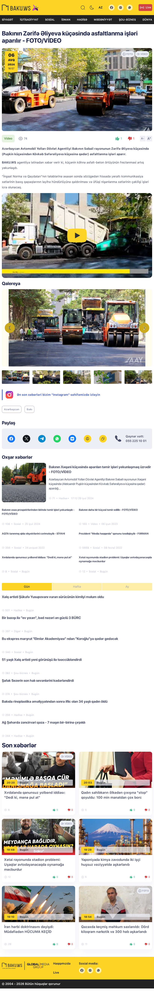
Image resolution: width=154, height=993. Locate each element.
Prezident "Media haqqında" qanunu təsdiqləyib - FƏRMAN (114, 533)
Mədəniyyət (103, 19)
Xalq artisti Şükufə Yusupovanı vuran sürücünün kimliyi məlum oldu (53, 597)
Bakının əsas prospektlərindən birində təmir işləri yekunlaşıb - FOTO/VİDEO (38, 511)
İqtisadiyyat (29, 19)
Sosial (50, 19)
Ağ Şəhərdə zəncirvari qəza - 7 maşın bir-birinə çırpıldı (43, 722)
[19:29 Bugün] (115, 836)
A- (142, 138)
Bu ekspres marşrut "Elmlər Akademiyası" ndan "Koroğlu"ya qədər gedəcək (60, 639)
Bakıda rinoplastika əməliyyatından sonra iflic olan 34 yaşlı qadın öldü (54, 701)
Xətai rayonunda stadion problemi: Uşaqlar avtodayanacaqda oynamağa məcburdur (115, 559)
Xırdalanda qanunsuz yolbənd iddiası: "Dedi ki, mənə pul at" (37, 557)
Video (8, 138)
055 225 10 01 (136, 441)
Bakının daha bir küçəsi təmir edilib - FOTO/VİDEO (108, 509)
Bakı (29, 409)
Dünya (147, 19)
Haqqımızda (61, 963)
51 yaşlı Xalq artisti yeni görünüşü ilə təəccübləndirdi (42, 660)
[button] (144, 328)
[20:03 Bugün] (115, 769)
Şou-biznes (127, 19)
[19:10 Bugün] (38, 904)
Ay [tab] (127, 586)
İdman (65, 19)
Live (148, 7)
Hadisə (82, 19)
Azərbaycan (11, 409)
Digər (17, 631)
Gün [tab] (27, 586)
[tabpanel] (77, 666)
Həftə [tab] (77, 586)
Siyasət (7, 19)
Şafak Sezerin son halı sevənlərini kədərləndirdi (38, 680)
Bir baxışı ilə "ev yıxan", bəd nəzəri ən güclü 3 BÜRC (41, 618)
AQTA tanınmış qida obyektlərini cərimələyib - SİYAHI (33, 533)
